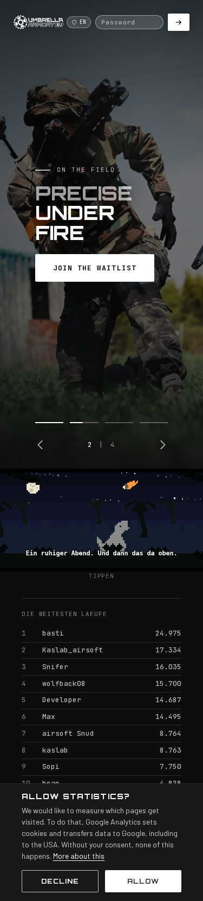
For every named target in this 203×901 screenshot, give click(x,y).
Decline (60, 881)
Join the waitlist (94, 268)
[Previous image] (40, 445)
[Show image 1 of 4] (49, 423)
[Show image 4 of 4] (154, 423)
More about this (78, 855)
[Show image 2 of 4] (84, 423)
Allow (143, 881)
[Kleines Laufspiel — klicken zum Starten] (101, 520)
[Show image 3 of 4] (119, 423)
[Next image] (162, 445)
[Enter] (178, 22)
